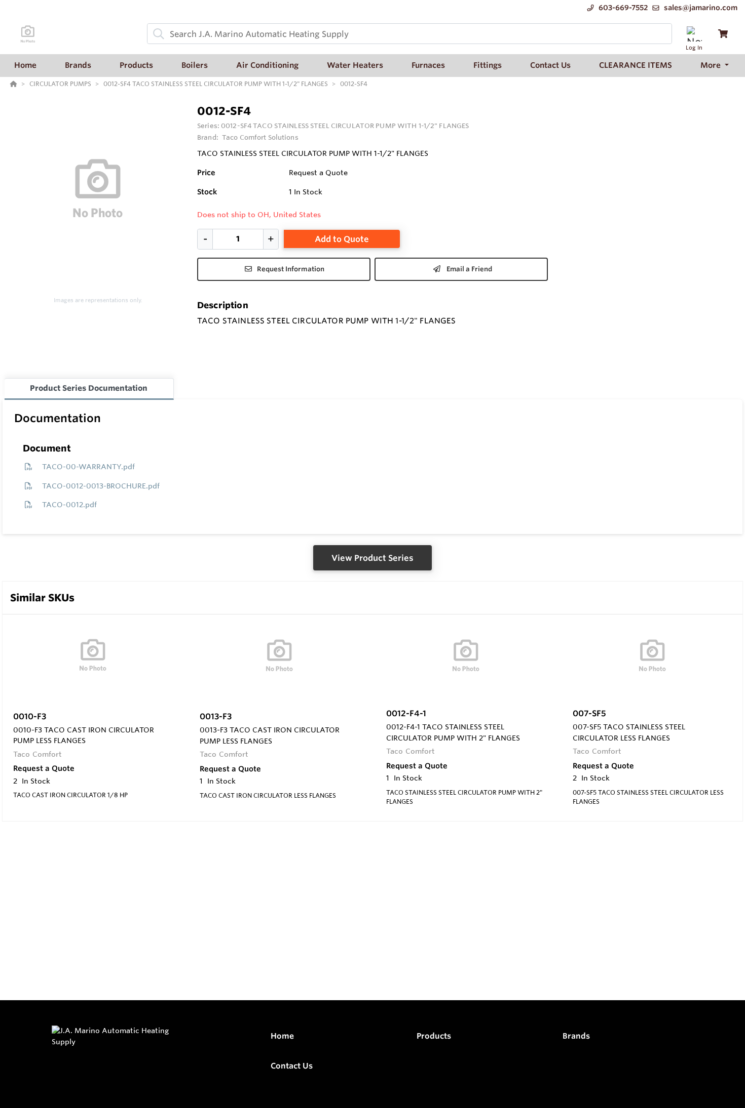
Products (434, 1036)
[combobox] (409, 34)
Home (282, 1036)
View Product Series (372, 558)
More (711, 65)
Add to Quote (342, 239)
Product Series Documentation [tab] (88, 388)
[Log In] (694, 34)
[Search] (156, 34)
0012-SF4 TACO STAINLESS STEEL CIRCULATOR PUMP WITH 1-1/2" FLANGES (345, 125)
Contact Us (292, 1066)
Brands (576, 1036)
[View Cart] (723, 34)
